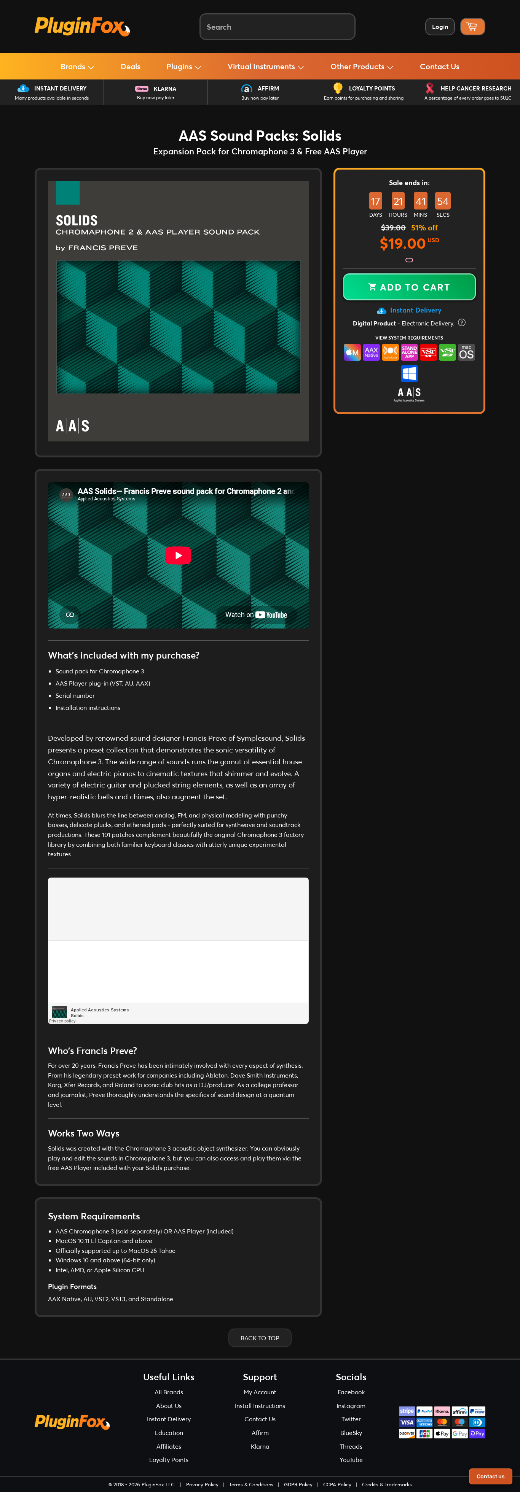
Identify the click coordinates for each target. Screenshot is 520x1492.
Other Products (358, 66)
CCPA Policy (337, 1484)
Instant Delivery (60, 88)
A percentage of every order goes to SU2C (468, 98)
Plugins (180, 66)
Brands (74, 66)
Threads (351, 1446)
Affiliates (168, 1446)
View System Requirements (409, 338)
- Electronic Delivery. (404, 323)
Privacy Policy (202, 1484)
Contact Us (439, 66)
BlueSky (351, 1432)
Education (169, 1432)
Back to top (260, 1338)
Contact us (491, 1476)
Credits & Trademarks (387, 1484)
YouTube (351, 1459)
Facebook (351, 1392)
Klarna (165, 88)
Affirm (268, 88)
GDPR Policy (298, 1484)
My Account (260, 1392)
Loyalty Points (372, 88)
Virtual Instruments (262, 66)
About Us (169, 1405)
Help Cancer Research (476, 88)
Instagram (351, 1405)
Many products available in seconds (52, 98)
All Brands (169, 1392)
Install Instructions (260, 1405)
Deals (130, 66)
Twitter (351, 1419)
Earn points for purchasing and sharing (364, 98)
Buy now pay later (155, 97)
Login (440, 26)
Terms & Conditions (251, 1484)
